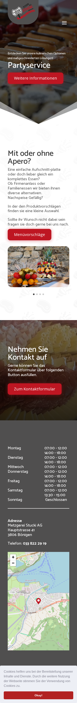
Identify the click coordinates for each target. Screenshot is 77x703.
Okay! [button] (38, 695)
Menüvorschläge (29, 234)
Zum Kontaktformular (34, 389)
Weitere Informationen (35, 78)
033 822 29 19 (34, 543)
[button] (21, 686)
